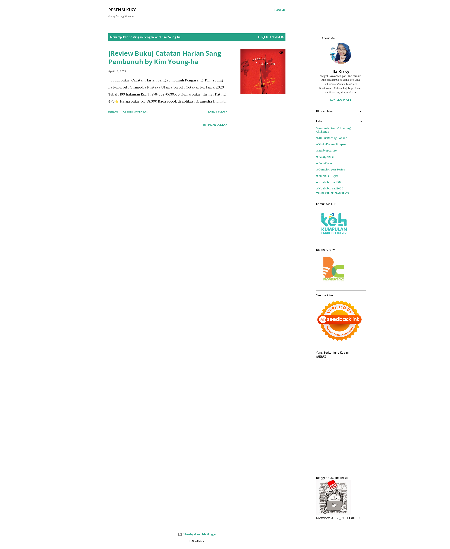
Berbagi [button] (113, 111)
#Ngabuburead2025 (329, 182)
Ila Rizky (341, 71)
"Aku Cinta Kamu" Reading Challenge (333, 129)
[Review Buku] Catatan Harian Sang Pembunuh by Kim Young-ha (164, 57)
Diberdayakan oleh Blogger (199, 534)
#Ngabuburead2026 (329, 188)
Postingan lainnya (214, 124)
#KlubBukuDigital (327, 175)
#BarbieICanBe (326, 150)
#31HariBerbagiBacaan (331, 138)
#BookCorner (325, 163)
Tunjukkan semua (271, 37)
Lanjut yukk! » (217, 111)
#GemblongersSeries (330, 169)
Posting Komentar (134, 111)
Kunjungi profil (340, 99)
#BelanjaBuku (325, 157)
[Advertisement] (339, 417)
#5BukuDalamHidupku (331, 144)
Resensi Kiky (122, 10)
